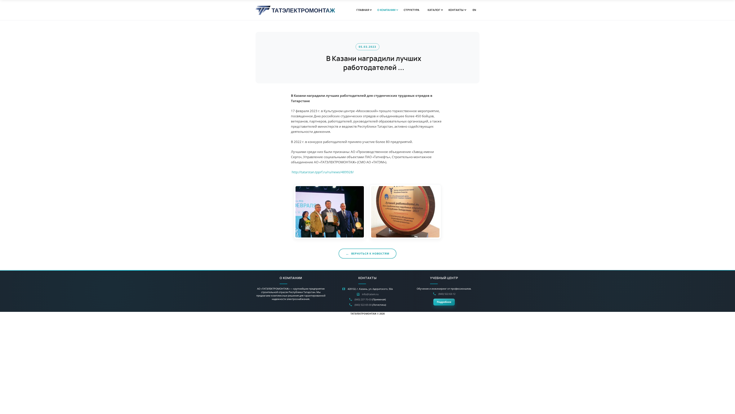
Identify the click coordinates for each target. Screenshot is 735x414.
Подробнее (444, 302)
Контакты (456, 10)
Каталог (434, 10)
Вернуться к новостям (370, 253)
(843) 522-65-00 (363, 304)
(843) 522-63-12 (446, 294)
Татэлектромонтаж (303, 10)
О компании (386, 10)
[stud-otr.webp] (330, 211)
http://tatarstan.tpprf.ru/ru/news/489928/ (323, 172)
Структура (411, 10)
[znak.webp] (405, 211)
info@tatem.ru (370, 294)
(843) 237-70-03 (363, 299)
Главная (362, 10)
